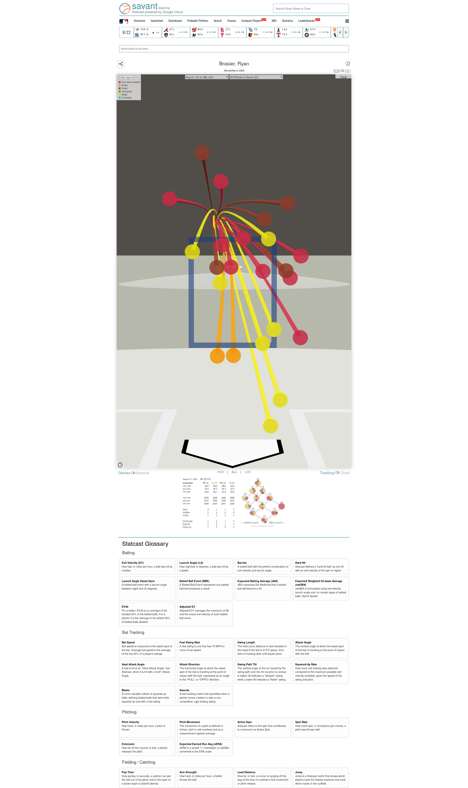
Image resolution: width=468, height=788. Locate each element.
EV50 (125, 606)
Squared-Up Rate (306, 664)
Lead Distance (246, 772)
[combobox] (311, 8)
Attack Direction (190, 664)
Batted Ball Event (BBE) (194, 581)
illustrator (139, 21)
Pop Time (128, 772)
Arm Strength (188, 772)
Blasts (126, 690)
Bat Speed (128, 642)
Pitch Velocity (130, 722)
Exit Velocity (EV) (133, 562)
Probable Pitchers (197, 21)
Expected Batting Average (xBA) (257, 581)
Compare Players (251, 21)
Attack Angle (303, 642)
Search (218, 21)
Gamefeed (157, 21)
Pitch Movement (190, 722)
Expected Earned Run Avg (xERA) (201, 744)
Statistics (287, 21)
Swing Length (246, 642)
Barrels (242, 562)
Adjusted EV (187, 606)
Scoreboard (175, 21)
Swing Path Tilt (247, 664)
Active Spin (244, 722)
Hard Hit (300, 562)
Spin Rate (301, 722)
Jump (298, 772)
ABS (274, 21)
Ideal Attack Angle (133, 664)
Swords (184, 690)
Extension (128, 744)
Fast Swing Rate (190, 642)
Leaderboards (309, 21)
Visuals (231, 21)
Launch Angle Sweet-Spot (138, 581)
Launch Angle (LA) (191, 562)
